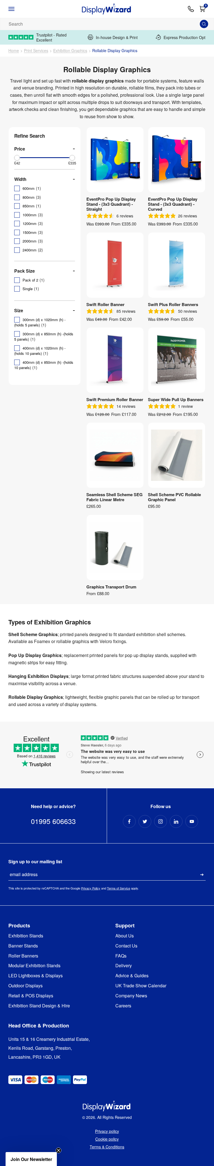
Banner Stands (23, 946)
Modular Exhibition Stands (34, 966)
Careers (123, 1006)
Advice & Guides (132, 976)
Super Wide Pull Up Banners (175, 399)
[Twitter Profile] (144, 821)
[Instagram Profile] (160, 821)
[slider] (17, 158)
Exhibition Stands (25, 936)
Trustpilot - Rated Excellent (51, 37)
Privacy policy (107, 1131)
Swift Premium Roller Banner (114, 399)
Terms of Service (118, 888)
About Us (124, 936)
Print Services (36, 51)
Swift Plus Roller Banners (173, 304)
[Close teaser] (58, 1150)
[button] (31, 1159)
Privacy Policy (90, 888)
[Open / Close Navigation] (17, 9)
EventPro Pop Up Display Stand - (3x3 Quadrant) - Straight (111, 204)
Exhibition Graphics (70, 51)
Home (13, 51)
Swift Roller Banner (105, 304)
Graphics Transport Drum (111, 586)
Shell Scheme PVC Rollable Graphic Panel (174, 497)
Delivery (123, 966)
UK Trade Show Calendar (140, 986)
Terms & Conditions (107, 1146)
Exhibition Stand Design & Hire (39, 1006)
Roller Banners (23, 956)
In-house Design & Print (117, 37)
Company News (131, 996)
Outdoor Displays (25, 986)
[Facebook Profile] (129, 821)
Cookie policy (107, 1138)
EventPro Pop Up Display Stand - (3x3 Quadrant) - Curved (172, 204)
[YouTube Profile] (191, 821)
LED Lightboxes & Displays (35, 976)
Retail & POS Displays (30, 996)
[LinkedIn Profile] (176, 821)
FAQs (121, 956)
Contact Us (126, 946)
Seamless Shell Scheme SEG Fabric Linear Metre (114, 497)
